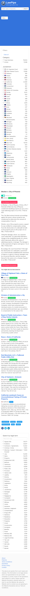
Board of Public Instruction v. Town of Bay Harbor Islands (14, 316)
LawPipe (11, 2)
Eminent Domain (5, 424)
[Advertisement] (15, 32)
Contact (4, 567)
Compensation (5, 421)
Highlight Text (8, 195)
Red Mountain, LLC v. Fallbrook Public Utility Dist (12, 356)
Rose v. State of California (11, 337)
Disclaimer (5, 563)
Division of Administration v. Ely (13, 295)
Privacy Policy (6, 565)
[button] (2, 428)
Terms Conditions (7, 562)
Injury (13, 424)
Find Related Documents (9, 202)
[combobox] (15, 8)
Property (18, 424)
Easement (19, 421)
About (3, 558)
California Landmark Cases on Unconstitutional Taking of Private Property (14, 397)
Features (4, 560)
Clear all (6, 54)
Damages (13, 421)
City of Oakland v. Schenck (11, 377)
